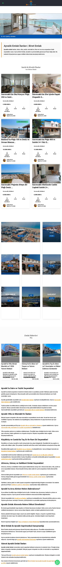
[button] (57, 562)
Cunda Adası (10, 262)
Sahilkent (51, 294)
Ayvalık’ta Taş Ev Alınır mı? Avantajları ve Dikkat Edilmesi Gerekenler (51, 366)
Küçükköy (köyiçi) (31, 262)
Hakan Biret (10, 114)
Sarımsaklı (5, 101)
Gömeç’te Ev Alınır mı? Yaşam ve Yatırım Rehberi (30, 366)
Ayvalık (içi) (52, 230)
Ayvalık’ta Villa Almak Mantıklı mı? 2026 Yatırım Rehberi (9, 366)
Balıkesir (11, 101)
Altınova (51, 262)
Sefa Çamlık (10, 294)
